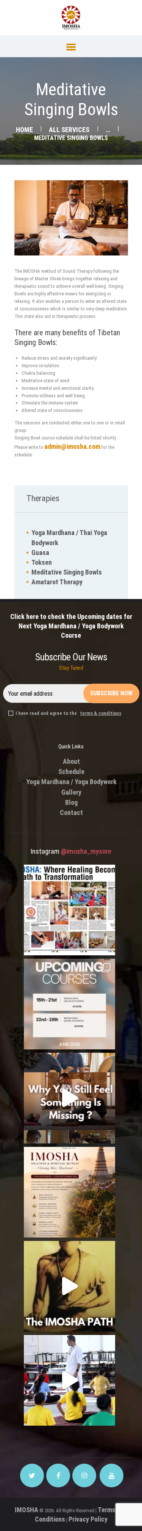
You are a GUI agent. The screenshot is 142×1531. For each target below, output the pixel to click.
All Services (69, 130)
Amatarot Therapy (57, 582)
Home (24, 130)
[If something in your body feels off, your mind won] (69, 1098)
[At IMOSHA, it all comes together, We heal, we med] (69, 1286)
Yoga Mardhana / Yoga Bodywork (71, 782)
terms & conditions (100, 713)
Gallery (71, 792)
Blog (71, 802)
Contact (71, 812)
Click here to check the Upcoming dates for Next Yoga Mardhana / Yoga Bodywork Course (71, 626)
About (71, 761)
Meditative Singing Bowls (66, 572)
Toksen (41, 562)
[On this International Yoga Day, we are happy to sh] (69, 910)
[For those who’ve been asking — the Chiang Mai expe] (69, 1192)
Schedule (71, 771)
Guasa (40, 552)
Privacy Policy (88, 1519)
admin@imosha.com (72, 446)
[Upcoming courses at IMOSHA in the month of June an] (69, 1004)
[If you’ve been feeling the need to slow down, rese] (69, 1380)
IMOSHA (26, 1510)
